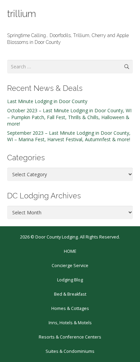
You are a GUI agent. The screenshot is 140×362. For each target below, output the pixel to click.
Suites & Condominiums (70, 351)
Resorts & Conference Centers (70, 337)
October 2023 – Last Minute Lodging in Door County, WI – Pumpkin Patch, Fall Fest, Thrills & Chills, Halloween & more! (69, 117)
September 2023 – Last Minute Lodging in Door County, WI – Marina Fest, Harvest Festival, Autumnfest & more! (68, 136)
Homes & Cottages (70, 308)
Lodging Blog (70, 280)
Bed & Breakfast (70, 294)
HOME (70, 251)
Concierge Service (70, 265)
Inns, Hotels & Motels (70, 323)
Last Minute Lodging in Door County (47, 101)
